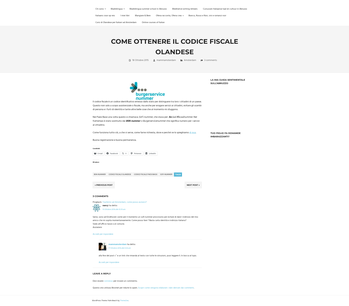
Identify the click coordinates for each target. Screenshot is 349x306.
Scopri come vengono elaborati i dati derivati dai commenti (166, 288)
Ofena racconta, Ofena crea (169, 15)
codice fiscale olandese (120, 174)
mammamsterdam (166, 60)
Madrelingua (117, 9)
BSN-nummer (100, 174)
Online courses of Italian (153, 22)
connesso (108, 281)
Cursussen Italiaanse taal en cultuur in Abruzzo (225, 9)
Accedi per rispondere (103, 234)
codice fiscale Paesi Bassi (145, 174)
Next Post (192, 185)
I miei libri (125, 15)
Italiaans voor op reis (105, 15)
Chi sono (99, 9)
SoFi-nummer (166, 174)
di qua (192, 133)
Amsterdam (190, 60)
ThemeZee (124, 300)
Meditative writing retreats (185, 9)
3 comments (210, 60)
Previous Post (104, 185)
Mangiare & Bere (143, 15)
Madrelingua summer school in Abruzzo (148, 9)
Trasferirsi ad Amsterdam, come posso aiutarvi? (125, 202)
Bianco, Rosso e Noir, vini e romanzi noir (207, 15)
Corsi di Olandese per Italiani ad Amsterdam (115, 22)
